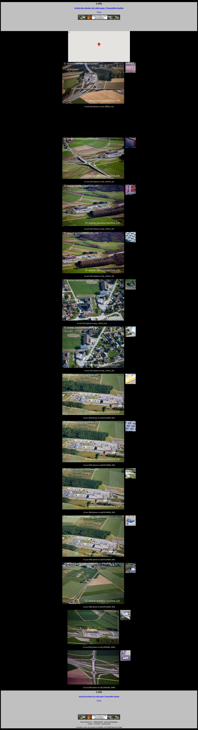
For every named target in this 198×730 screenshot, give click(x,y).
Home (99, 12)
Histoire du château (114, 323)
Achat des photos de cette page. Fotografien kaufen (99, 8)
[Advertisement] (99, 26)
